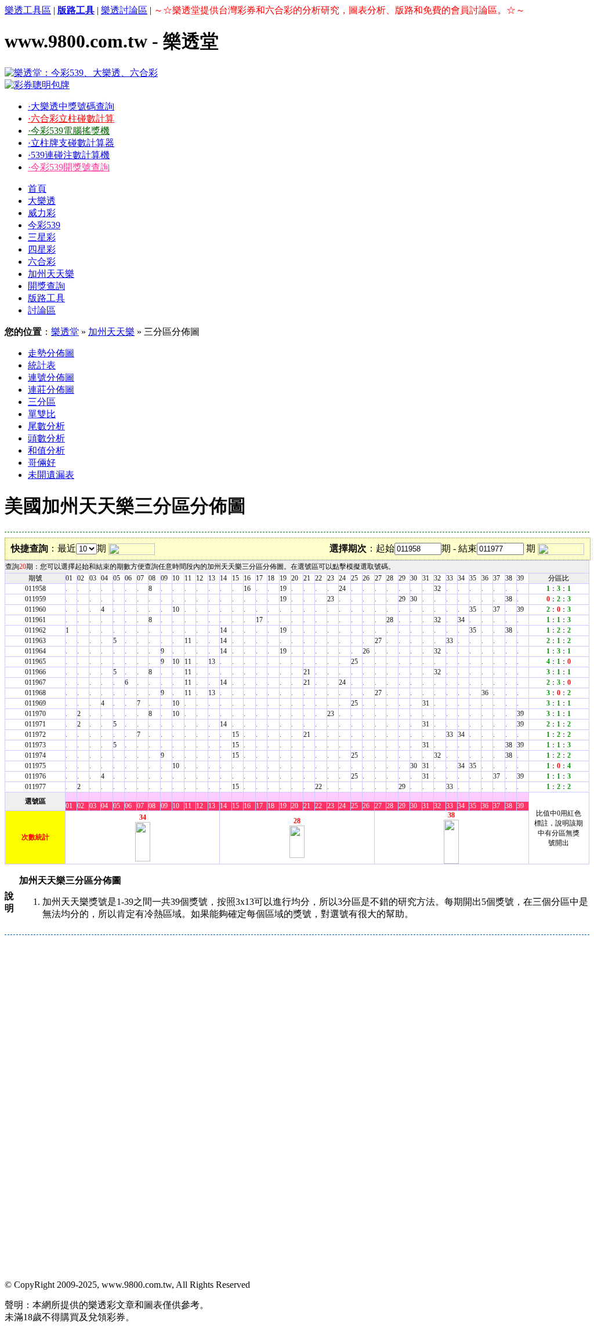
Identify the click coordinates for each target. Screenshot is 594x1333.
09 (164, 806)
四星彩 (42, 249)
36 (484, 806)
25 (354, 806)
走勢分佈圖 (51, 353)
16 (247, 806)
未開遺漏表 (51, 475)
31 (425, 806)
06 (128, 806)
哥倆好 (42, 463)
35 (472, 806)
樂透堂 (65, 332)
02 (80, 806)
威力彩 (42, 213)
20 (294, 806)
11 (187, 806)
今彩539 (44, 225)
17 (259, 806)
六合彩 (42, 261)
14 (223, 806)
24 (342, 806)
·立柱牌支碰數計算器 (71, 143)
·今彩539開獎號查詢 (69, 167)
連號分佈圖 (51, 377)
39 (520, 806)
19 (283, 806)
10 (175, 806)
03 (92, 806)
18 (270, 806)
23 (330, 806)
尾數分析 (46, 426)
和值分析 (46, 450)
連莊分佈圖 (51, 390)
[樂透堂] (81, 73)
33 (449, 806)
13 (211, 806)
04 (104, 806)
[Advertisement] (297, 1021)
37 (496, 806)
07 (140, 806)
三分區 (42, 402)
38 (508, 806)
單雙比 (42, 414)
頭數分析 (46, 438)
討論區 (42, 310)
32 (437, 806)
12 (199, 806)
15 (235, 806)
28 (389, 806)
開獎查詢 (46, 286)
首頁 (37, 188)
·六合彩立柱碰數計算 (71, 118)
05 (116, 806)
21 (306, 806)
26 (366, 806)
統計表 (42, 365)
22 (318, 806)
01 (69, 806)
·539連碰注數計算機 (69, 155)
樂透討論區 (124, 10)
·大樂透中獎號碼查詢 (71, 106)
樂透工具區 (28, 10)
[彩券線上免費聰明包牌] (37, 85)
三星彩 (42, 237)
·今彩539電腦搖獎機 (69, 131)
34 (461, 806)
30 (413, 806)
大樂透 (42, 201)
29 (402, 806)
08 (151, 806)
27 (378, 806)
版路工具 (46, 298)
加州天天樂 (51, 274)
